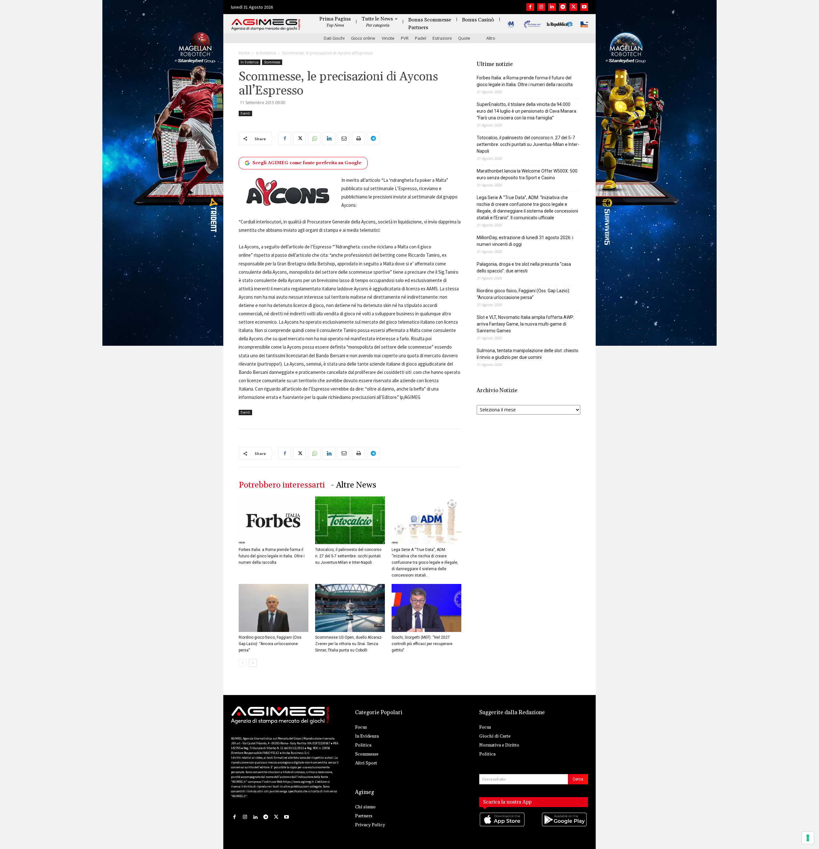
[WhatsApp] (314, 138)
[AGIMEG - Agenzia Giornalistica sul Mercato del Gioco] (266, 25)
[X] (573, 7)
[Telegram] (563, 7)
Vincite (388, 38)
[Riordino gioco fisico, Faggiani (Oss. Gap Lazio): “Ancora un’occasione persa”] (273, 608)
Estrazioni (442, 38)
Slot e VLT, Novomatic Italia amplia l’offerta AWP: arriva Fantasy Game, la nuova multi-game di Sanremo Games (525, 324)
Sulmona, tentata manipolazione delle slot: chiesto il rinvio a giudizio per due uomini (527, 354)
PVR (405, 38)
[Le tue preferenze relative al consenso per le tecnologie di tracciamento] (808, 838)
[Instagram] (541, 7)
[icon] (502, 826)
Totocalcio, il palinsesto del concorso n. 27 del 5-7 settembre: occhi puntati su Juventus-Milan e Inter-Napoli (348, 556)
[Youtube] (584, 7)
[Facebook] (530, 7)
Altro (490, 38)
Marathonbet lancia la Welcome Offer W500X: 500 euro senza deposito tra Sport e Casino (527, 174)
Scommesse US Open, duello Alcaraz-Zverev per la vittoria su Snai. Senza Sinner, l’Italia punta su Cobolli (348, 643)
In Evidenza (266, 53)
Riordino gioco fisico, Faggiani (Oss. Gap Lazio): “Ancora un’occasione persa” (270, 643)
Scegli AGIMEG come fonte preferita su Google (307, 163)
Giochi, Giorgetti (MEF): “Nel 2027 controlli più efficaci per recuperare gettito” (422, 643)
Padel (420, 38)
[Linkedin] (552, 7)
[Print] (358, 138)
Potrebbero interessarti (282, 485)
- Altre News (353, 485)
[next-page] (253, 663)
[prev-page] (243, 663)
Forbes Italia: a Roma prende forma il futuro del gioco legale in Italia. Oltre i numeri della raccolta (272, 556)
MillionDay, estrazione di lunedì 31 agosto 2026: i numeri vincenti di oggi (525, 241)
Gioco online (363, 38)
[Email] (343, 138)
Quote (464, 38)
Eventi (245, 113)
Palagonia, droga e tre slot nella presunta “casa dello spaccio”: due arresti (524, 267)
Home (244, 53)
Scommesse (272, 62)
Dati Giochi (334, 38)
